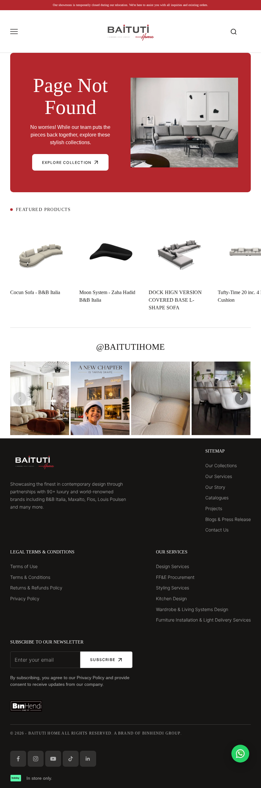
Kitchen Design (171, 598)
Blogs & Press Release (228, 519)
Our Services (218, 476)
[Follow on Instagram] (35, 759)
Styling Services (172, 587)
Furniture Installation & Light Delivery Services (203, 620)
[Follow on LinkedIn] (88, 759)
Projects (213, 508)
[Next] (241, 398)
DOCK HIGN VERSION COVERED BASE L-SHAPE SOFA (175, 300)
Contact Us (217, 529)
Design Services (172, 566)
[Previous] (19, 398)
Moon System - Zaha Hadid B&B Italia (107, 296)
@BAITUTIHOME (130, 347)
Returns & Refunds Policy (36, 587)
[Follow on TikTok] (70, 759)
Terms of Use (24, 566)
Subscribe (102, 659)
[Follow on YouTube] (53, 759)
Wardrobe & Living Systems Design (192, 609)
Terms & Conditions (30, 577)
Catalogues (217, 497)
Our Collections (221, 465)
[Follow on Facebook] (18, 759)
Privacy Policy (24, 598)
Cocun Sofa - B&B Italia (35, 292)
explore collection (67, 162)
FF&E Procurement (175, 577)
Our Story (215, 487)
